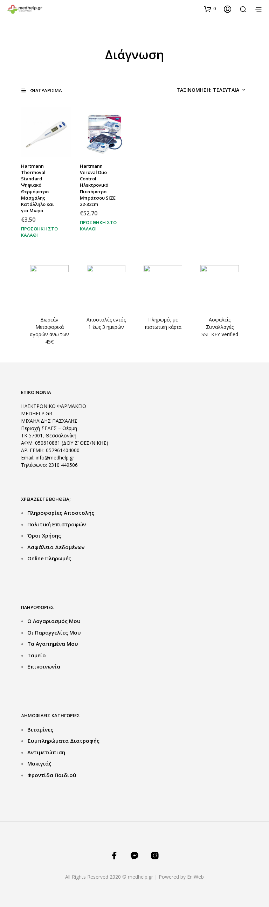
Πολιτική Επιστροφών (56, 524)
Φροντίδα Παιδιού (51, 774)
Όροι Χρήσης (44, 535)
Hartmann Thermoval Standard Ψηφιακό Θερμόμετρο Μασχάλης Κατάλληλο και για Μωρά (37, 188)
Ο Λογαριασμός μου (54, 620)
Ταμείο (36, 655)
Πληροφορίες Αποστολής (60, 512)
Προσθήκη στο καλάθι (39, 231)
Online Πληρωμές (49, 558)
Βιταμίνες (40, 729)
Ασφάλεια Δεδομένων (55, 547)
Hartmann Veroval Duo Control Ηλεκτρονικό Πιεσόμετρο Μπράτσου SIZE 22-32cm (98, 185)
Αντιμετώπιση (46, 752)
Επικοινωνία (43, 666)
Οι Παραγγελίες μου (54, 632)
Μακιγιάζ (39, 763)
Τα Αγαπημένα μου (52, 643)
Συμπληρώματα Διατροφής (63, 740)
